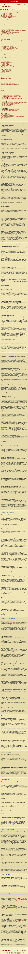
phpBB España (18, 953)
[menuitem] (3, 4)
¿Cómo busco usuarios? (5, 97)
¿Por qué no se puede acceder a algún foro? (8, 47)
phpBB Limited (21, 898)
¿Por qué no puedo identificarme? (6, 17)
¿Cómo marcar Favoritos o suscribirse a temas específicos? (11, 103)
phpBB (8, 297)
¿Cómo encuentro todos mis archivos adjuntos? (9, 110)
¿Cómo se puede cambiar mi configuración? (8, 25)
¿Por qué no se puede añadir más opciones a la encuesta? (11, 45)
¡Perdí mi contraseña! (4, 19)
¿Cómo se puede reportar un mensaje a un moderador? (10, 50)
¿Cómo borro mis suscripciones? (6, 105)
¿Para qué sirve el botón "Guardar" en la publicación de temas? (12, 51)
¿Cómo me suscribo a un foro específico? (8, 104)
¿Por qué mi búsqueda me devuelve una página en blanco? (11, 96)
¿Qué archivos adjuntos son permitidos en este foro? (10, 109)
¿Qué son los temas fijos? (5, 64)
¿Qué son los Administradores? (6, 70)
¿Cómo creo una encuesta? (5, 44)
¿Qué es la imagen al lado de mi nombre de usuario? (10, 32)
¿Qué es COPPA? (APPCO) (6, 14)
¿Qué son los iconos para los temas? (7, 66)
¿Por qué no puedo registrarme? (6, 15)
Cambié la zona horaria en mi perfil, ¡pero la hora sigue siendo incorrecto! (13, 30)
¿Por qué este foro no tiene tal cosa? (7, 115)
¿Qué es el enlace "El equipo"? (6, 78)
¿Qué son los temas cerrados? (6, 65)
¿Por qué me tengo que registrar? (6, 13)
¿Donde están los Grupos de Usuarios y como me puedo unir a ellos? (13, 73)
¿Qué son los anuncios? (5, 63)
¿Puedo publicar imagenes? (5, 61)
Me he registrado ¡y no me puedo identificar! (8, 16)
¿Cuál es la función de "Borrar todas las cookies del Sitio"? (11, 22)
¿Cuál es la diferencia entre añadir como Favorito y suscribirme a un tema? (14, 102)
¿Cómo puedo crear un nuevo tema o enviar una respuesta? (11, 40)
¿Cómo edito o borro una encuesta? (7, 46)
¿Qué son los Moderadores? (6, 71)
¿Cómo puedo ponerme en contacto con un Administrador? (11, 118)
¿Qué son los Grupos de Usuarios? (7, 72)
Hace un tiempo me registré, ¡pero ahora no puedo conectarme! (12, 18)
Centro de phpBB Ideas (5, 908)
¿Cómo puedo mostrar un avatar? (7, 33)
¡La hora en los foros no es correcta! (7, 29)
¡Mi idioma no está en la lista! (6, 31)
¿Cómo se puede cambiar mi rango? (7, 34)
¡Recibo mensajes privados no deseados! (8, 83)
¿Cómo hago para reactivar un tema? (7, 54)
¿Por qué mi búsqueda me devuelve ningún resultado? (10, 95)
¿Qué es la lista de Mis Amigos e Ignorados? (8, 88)
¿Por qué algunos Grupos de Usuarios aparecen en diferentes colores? (13, 76)
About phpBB (14, 900)
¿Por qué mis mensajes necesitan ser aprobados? (9, 52)
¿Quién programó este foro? (6, 114)
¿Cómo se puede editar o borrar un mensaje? (9, 41)
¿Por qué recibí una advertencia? (6, 49)
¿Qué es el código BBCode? (6, 57)
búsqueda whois (17, 920)
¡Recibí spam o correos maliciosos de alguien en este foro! (11, 84)
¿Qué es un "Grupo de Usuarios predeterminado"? (9, 77)
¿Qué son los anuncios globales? (6, 62)
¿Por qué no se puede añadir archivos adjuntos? (9, 48)
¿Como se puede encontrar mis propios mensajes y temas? (11, 98)
